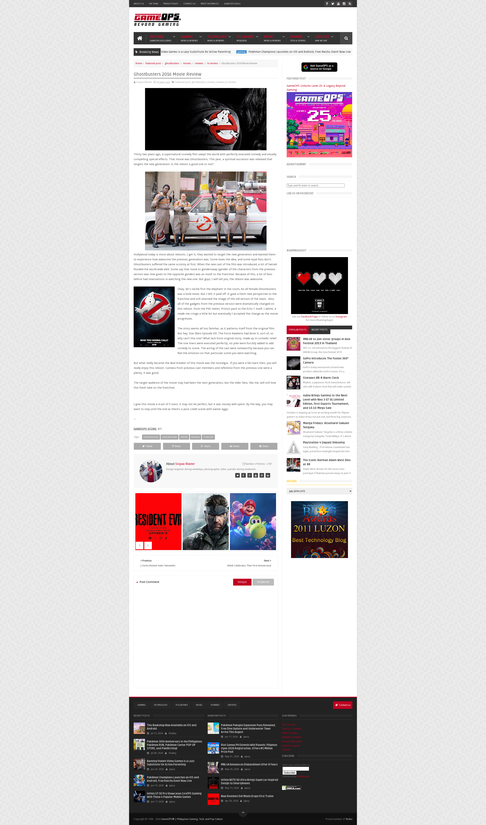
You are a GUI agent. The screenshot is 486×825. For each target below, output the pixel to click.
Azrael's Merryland (292, 741)
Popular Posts (297, 329)
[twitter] (332, 3)
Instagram (341, 316)
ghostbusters (172, 63)
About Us (139, 3)
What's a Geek (289, 732)
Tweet (149, 446)
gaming (176, 51)
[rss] (349, 3)
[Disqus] (206, 636)
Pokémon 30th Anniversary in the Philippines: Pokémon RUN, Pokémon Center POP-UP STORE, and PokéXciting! (175, 745)
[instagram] (344, 3)
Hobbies (297, 38)
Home (139, 63)
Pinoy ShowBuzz (210, 3)
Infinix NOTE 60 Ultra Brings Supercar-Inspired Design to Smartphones (249, 781)
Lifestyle (322, 38)
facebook (263, 582)
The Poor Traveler (291, 728)
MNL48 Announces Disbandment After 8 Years (249, 764)
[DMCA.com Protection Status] (291, 789)
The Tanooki (288, 724)
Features (160, 38)
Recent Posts (319, 329)
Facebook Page (309, 316)
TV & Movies (245, 38)
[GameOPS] (237, 475)
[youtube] (338, 3)
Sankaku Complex (291, 737)
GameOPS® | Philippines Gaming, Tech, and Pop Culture (192, 819)
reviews (199, 63)
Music (272, 38)
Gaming (189, 38)
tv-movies (212, 63)
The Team (153, 3)
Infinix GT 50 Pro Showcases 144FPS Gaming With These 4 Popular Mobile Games (174, 795)
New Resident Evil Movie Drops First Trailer (247, 796)
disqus (242, 582)
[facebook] (327, 3)
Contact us (344, 705)
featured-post (300, 51)
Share (177, 446)
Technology (217, 38)
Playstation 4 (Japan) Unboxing (324, 442)
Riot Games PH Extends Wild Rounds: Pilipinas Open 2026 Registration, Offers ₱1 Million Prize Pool (249, 748)
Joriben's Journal (291, 745)
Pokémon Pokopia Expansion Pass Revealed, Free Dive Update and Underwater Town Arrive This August (248, 729)
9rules (349, 819)
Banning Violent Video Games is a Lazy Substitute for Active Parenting (170, 763)
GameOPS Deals (232, 3)
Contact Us (189, 3)
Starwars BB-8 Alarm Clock (321, 377)
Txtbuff (286, 749)
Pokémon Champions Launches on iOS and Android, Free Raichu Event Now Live (234, 52)
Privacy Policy (170, 3)
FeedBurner (303, 776)
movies (187, 63)
